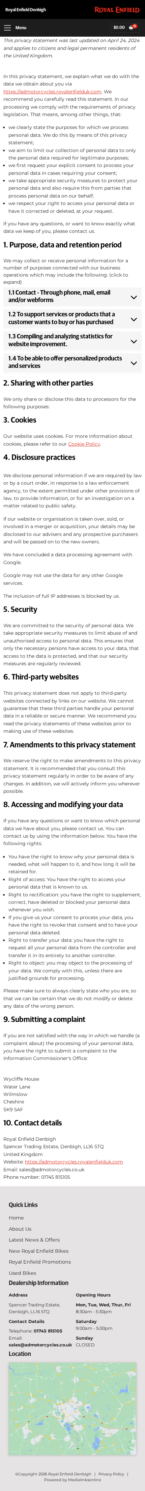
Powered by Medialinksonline (72, 1479)
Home (16, 1218)
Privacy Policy (111, 1474)
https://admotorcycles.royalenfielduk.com (52, 92)
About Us (20, 1229)
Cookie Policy (84, 444)
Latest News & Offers (34, 1240)
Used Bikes (22, 1273)
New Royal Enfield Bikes (38, 1251)
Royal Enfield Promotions (40, 1262)
